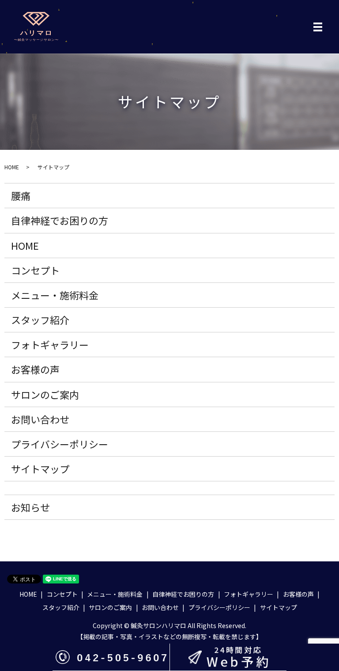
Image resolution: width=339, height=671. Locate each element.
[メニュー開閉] (317, 27)
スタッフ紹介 (40, 320)
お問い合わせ (40, 419)
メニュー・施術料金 (54, 295)
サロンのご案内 (45, 394)
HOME (11, 167)
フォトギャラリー (50, 344)
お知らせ (30, 507)
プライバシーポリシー (59, 444)
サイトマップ (40, 468)
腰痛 (20, 195)
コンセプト (35, 270)
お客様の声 (35, 369)
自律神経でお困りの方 (59, 220)
